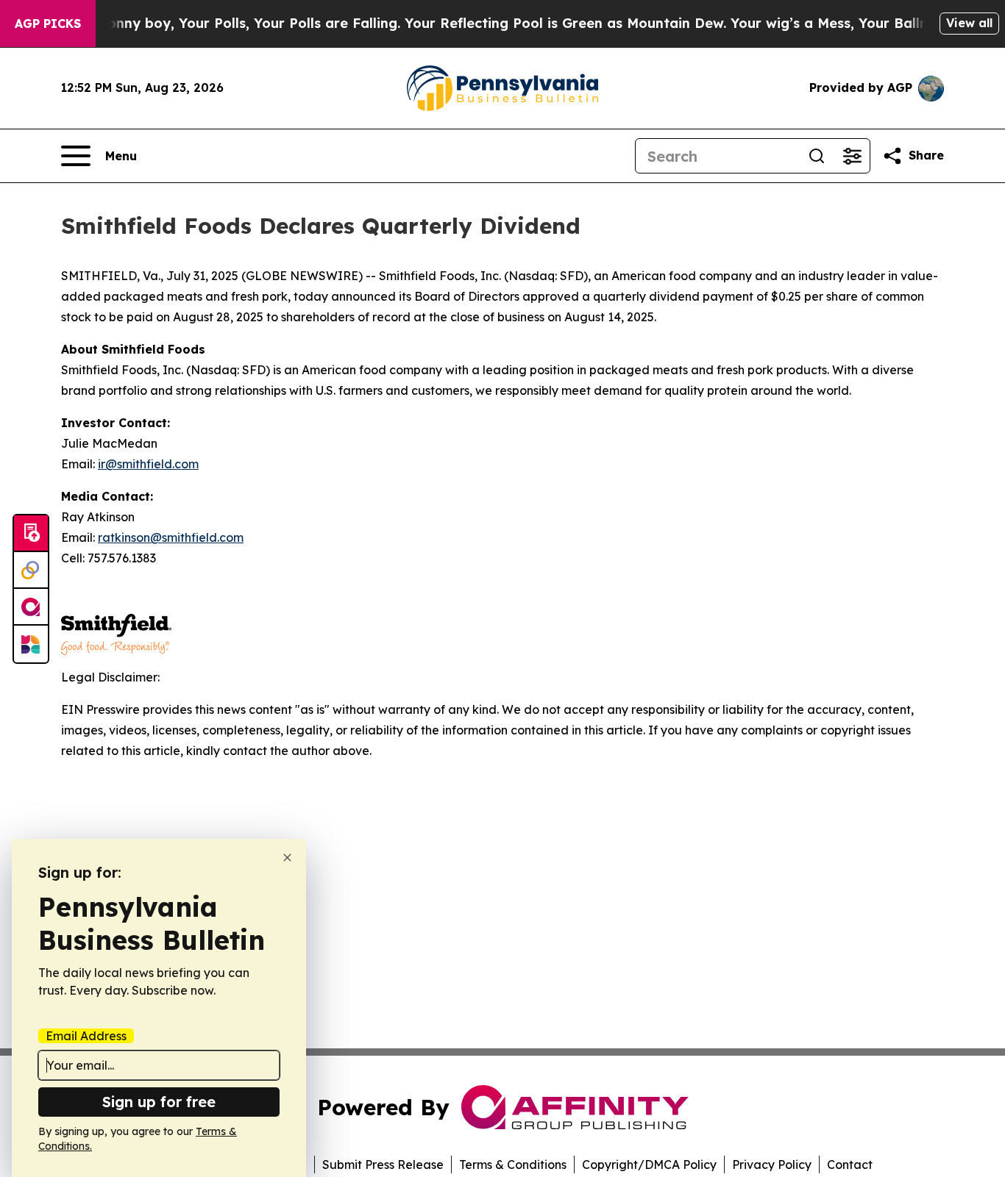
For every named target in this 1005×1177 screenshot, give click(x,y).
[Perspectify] (31, 570)
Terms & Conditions (513, 1164)
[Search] (816, 156)
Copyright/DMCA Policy (649, 1164)
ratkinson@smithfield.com (171, 537)
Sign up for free (159, 1101)
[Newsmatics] (31, 644)
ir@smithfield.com (148, 464)
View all (969, 22)
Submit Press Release (383, 1164)
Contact (850, 1164)
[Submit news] (31, 533)
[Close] (287, 858)
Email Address (86, 1035)
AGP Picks (48, 23)
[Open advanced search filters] (852, 156)
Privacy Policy (772, 1164)
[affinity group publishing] (31, 607)
